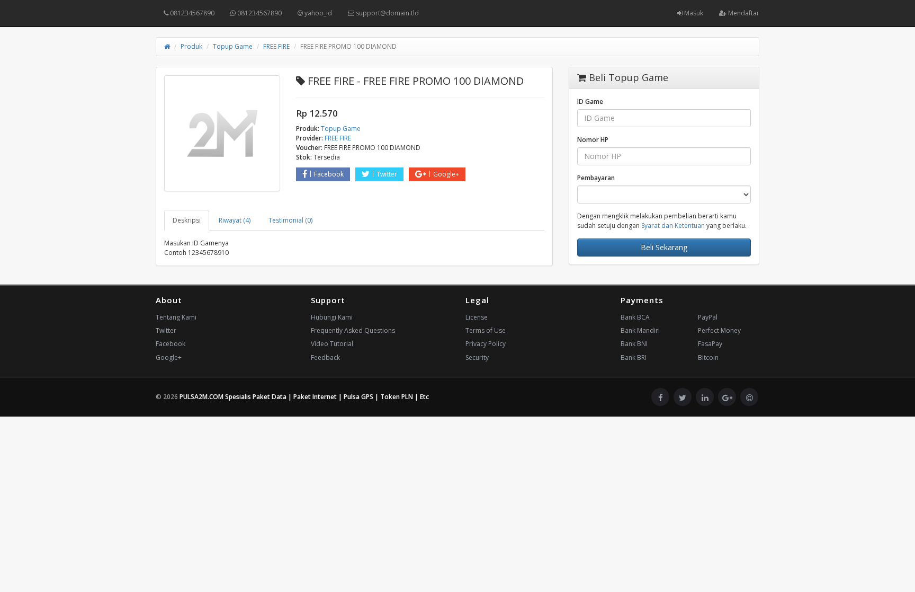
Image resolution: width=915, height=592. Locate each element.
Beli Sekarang (664, 247)
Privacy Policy (485, 343)
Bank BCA (635, 317)
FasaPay (710, 343)
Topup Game (233, 46)
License (476, 317)
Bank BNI (634, 343)
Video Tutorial (332, 343)
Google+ (446, 174)
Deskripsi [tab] (187, 220)
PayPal (707, 317)
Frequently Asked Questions (353, 330)
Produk (191, 46)
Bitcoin (708, 357)
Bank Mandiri (640, 330)
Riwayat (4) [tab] (234, 220)
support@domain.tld (386, 12)
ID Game (590, 101)
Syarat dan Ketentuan (673, 225)
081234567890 (191, 12)
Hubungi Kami (332, 317)
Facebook (329, 174)
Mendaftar (742, 12)
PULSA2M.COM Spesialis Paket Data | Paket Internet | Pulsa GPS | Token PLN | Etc (304, 396)
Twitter (386, 174)
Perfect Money (719, 330)
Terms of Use (485, 330)
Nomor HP (592, 139)
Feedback (325, 357)
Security (477, 357)
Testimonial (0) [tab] (290, 220)
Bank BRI (634, 357)
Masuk (693, 12)
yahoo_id (317, 12)
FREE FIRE (276, 46)
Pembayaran (596, 177)
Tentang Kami (176, 317)
